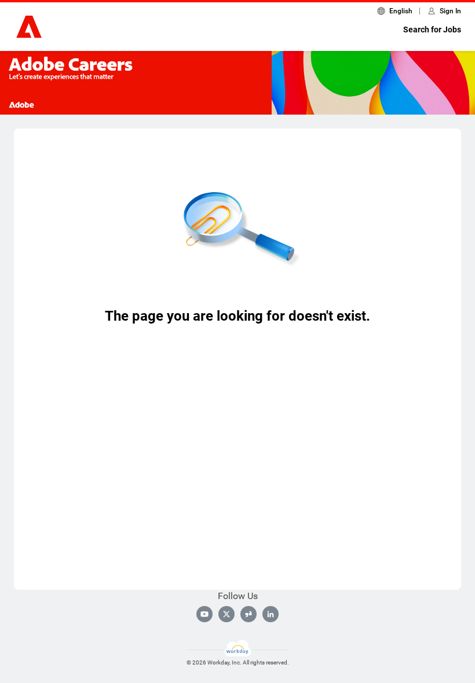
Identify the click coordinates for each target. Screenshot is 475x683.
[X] (226, 614)
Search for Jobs (432, 29)
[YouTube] (204, 614)
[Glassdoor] (248, 614)
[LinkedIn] (270, 614)
